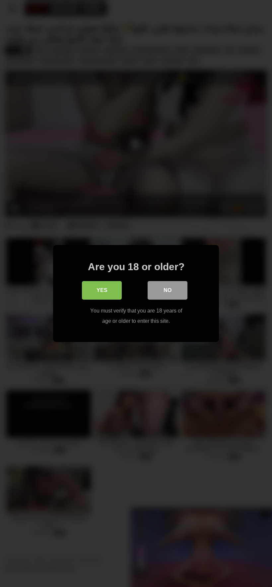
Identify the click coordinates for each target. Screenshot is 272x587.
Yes (102, 290)
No (167, 290)
